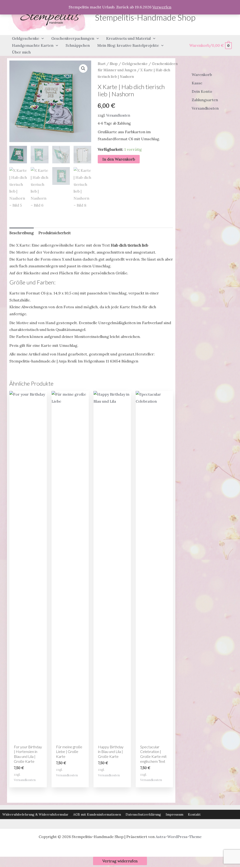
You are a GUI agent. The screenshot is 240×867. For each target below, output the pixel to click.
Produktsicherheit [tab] (54, 232)
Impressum (174, 814)
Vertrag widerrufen (120, 861)
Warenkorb (202, 74)
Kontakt (194, 814)
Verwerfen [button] (161, 7)
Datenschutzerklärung (143, 814)
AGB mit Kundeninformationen (97, 814)
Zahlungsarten (205, 99)
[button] (41, 38)
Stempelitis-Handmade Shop (145, 17)
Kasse (197, 83)
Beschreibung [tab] (21, 232)
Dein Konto (202, 91)
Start (101, 63)
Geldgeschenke (135, 63)
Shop (114, 63)
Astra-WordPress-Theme (179, 836)
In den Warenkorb (118, 159)
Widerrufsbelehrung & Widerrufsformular (35, 814)
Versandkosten (118, 115)
